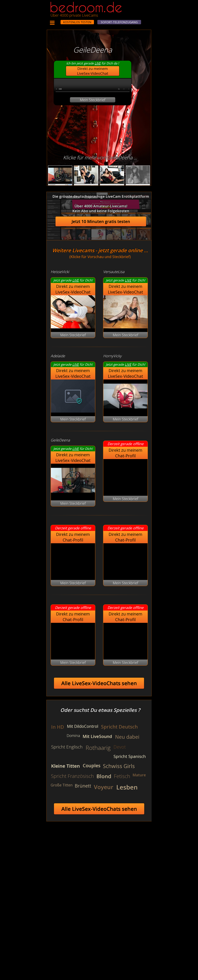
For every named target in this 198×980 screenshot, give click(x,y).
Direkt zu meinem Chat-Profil (125, 453)
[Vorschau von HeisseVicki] (73, 327)
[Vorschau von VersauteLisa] (125, 327)
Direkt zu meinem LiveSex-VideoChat (92, 71)
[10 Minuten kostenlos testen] (57, 20)
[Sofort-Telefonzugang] (59, 20)
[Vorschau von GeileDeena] (73, 495)
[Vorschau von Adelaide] (73, 411)
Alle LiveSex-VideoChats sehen (99, 683)
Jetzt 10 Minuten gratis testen (101, 221)
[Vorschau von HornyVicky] (125, 411)
